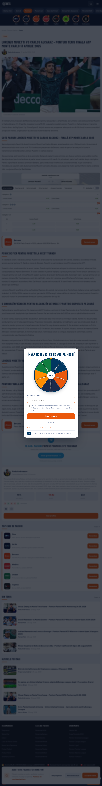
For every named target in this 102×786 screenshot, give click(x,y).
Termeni (48, 428)
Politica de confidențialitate (36, 428)
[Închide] (74, 352)
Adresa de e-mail (34, 395)
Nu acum (51, 422)
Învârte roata (51, 416)
